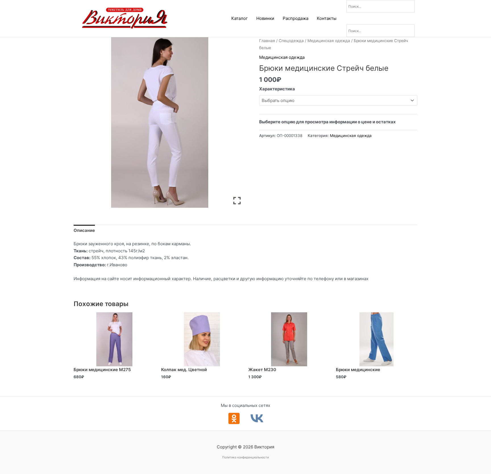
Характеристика (277, 89)
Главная (267, 40)
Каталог (239, 18)
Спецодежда (291, 40)
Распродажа (295, 18)
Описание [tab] (84, 230)
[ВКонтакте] (257, 418)
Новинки (265, 18)
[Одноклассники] (234, 418)
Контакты (326, 18)
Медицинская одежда (328, 40)
